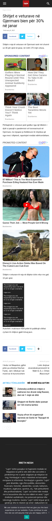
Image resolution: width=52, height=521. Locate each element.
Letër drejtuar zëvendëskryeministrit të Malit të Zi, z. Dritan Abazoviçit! (38, 369)
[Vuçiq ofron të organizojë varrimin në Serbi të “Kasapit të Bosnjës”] (9, 417)
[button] (48, 3)
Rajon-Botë (7, 10)
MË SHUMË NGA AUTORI (38, 383)
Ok (26, 517)
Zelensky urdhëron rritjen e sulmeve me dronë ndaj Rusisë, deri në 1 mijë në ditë (33, 392)
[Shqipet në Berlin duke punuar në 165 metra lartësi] (9, 405)
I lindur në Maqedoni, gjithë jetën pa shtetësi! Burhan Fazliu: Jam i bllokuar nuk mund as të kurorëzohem (14, 369)
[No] (48, 512)
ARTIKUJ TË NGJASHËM (14, 383)
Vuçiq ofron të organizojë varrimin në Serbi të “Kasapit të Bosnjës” (33, 417)
